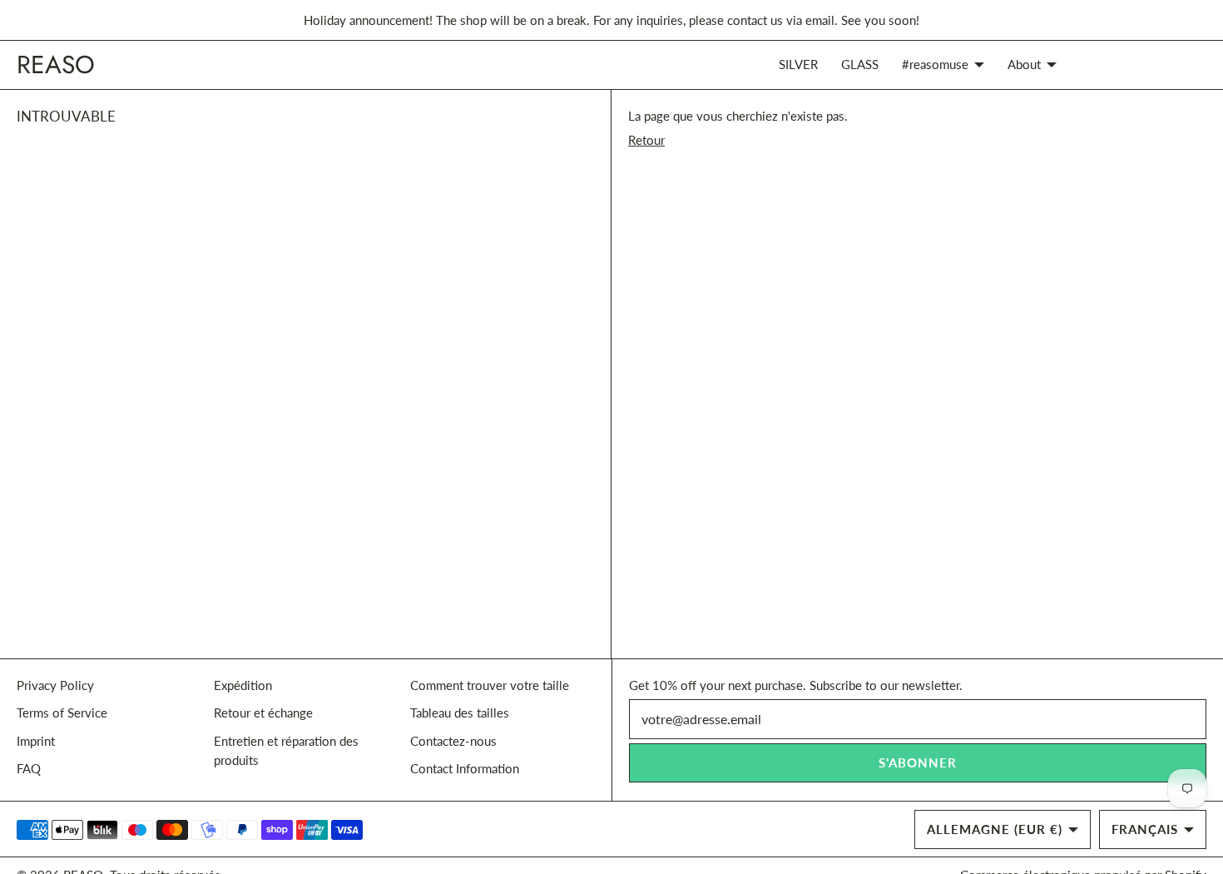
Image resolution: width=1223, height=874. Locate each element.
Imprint (36, 740)
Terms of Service (62, 712)
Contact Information (464, 768)
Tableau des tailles (459, 712)
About (1024, 64)
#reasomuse (935, 64)
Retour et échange (263, 712)
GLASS (860, 64)
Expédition (243, 685)
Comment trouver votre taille (489, 685)
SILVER (798, 64)
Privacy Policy (55, 685)
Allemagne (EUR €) (994, 829)
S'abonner (918, 762)
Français (1145, 829)
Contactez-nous (453, 740)
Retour (646, 139)
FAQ (29, 768)
